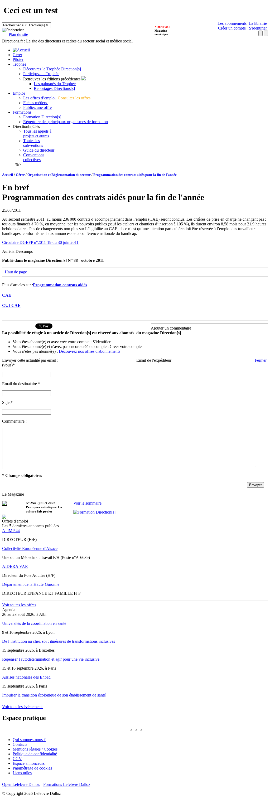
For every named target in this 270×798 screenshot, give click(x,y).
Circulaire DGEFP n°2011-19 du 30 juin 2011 (40, 242)
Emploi (19, 93)
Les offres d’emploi (40, 98)
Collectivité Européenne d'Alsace (29, 548)
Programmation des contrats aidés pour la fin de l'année (135, 175)
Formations (22, 112)
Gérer (17, 54)
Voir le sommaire (87, 503)
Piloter (18, 59)
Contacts (20, 744)
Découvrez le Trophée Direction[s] (52, 69)
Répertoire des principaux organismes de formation (65, 121)
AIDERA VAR (15, 566)
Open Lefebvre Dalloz (21, 784)
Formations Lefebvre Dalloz (66, 784)
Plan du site (18, 34)
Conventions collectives (33, 157)
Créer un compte (232, 28)
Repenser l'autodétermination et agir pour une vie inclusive (50, 659)
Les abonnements (232, 23)
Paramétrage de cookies (32, 768)
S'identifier (257, 28)
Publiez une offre (37, 107)
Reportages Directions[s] (54, 88)
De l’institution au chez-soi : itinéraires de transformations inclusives (58, 641)
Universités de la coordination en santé (34, 623)
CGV (17, 758)
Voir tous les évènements (22, 706)
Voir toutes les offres (19, 605)
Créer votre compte (126, 346)
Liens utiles (22, 773)
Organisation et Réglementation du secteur (59, 175)
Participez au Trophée (41, 73)
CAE (6, 295)
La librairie (258, 23)
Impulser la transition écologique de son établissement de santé (54, 695)
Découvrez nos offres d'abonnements (89, 351)
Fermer (261, 360)
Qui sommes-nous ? (29, 739)
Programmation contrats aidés (60, 285)
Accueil (7, 175)
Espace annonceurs (29, 763)
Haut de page (16, 272)
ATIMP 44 (11, 530)
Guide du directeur (38, 150)
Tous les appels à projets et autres (37, 133)
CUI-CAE (11, 305)
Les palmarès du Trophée (55, 83)
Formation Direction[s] (42, 117)
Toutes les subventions (33, 143)
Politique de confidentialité (35, 754)
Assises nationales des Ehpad (26, 677)
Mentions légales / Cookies (35, 749)
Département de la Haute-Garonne (30, 584)
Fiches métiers (35, 102)
